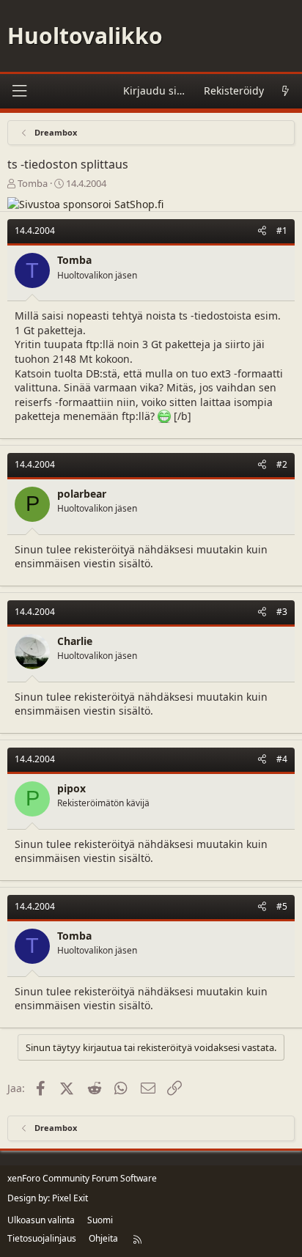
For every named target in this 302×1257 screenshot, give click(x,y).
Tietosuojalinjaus (41, 1238)
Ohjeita (103, 1238)
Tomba (33, 183)
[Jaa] (262, 231)
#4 (281, 759)
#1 (281, 230)
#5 (281, 906)
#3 (281, 611)
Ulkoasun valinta (41, 1220)
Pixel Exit (70, 1198)
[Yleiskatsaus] (285, 91)
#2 (281, 464)
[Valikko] (19, 91)
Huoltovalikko (85, 36)
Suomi (100, 1220)
